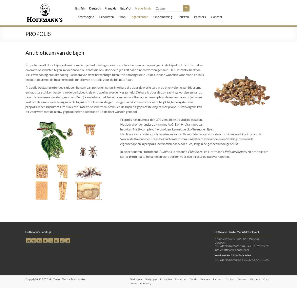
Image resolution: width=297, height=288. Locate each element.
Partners (200, 17)
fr (45, 240)
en (34, 240)
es (39, 240)
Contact (216, 17)
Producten (106, 17)
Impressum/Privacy (140, 283)
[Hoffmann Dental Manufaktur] (44, 5)
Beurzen (183, 17)
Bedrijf (193, 279)
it (51, 240)
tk (62, 240)
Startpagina (86, 17)
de (28, 240)
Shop (122, 17)
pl (56, 240)
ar (68, 240)
